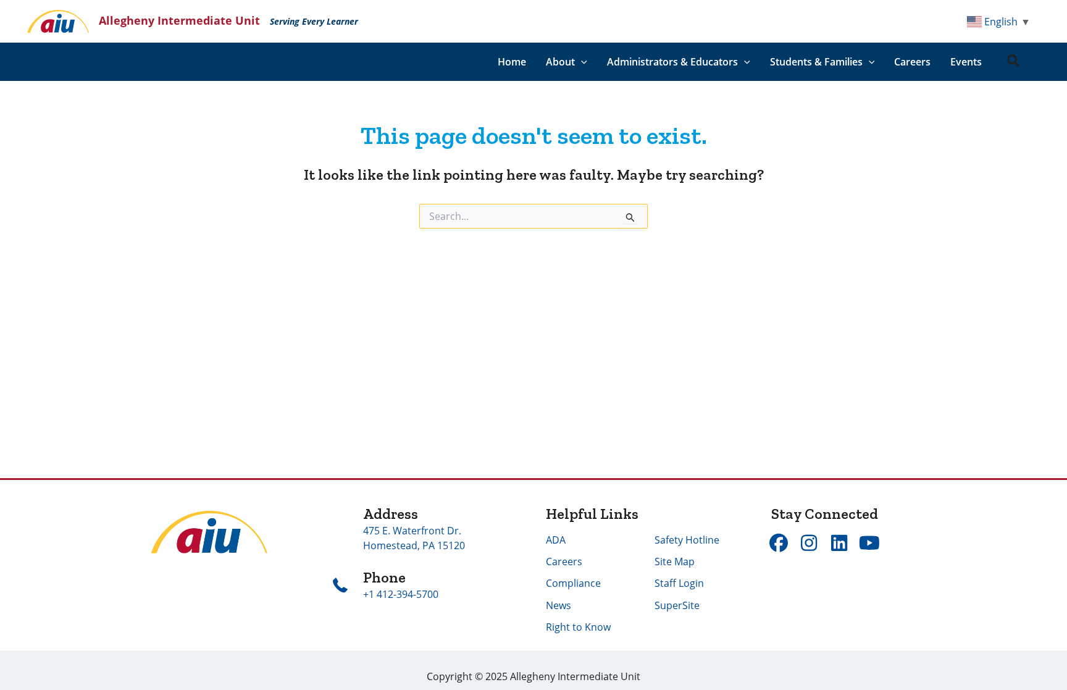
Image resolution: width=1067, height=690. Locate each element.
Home (512, 62)
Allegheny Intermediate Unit (179, 20)
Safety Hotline (687, 540)
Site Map (675, 561)
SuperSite (677, 605)
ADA (556, 540)
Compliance (573, 583)
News (558, 605)
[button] (581, 62)
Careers (912, 62)
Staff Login (679, 583)
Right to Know (578, 627)
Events (966, 62)
